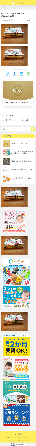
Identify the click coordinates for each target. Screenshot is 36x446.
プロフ (28, 437)
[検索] (33, 129)
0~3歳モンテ (21, 437)
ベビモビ (13, 437)
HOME (19, 434)
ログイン (19, 120)
